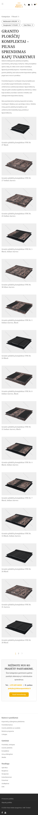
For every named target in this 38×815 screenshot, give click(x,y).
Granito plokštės (7, 748)
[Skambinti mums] (25, 4)
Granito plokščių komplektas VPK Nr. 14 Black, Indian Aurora (16, 534)
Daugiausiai (10, 25)
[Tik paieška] (32, 4)
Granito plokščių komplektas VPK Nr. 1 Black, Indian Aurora (17, 250)
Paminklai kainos (7, 725)
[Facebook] (2, 812)
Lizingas (4, 734)
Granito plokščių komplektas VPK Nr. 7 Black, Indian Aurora (17, 499)
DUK (3, 787)
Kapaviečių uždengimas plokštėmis (13, 721)
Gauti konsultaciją (19, 694)
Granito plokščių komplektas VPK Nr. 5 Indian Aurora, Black (17, 321)
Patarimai (5, 780)
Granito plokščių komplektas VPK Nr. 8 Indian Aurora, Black (17, 392)
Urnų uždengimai (7, 754)
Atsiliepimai (5, 783)
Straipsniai (5, 774)
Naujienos (5, 771)
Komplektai (5, 751)
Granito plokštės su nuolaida (11, 728)
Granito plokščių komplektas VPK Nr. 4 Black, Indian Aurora (17, 463)
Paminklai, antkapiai (8, 744)
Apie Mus (5, 767)
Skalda (4, 757)
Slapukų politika (7, 802)
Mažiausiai (10, 21)
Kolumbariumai (7, 777)
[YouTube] (5, 812)
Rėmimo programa (8, 731)
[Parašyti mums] (29, 5)
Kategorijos (6, 17)
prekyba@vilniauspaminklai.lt (19, 688)
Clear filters (27, 25)
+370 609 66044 (16, 685)
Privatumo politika (8, 799)
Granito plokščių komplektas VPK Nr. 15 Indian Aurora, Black (16, 428)
